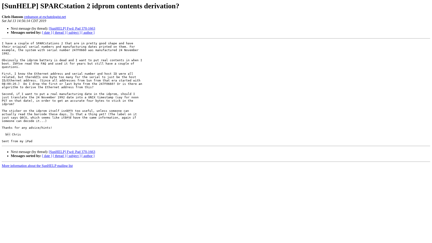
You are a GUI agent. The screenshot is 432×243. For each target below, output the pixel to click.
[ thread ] (59, 32)
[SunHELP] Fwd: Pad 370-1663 (72, 28)
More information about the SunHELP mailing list (37, 166)
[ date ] (47, 32)
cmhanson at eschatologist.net (45, 17)
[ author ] (87, 32)
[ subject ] (74, 32)
